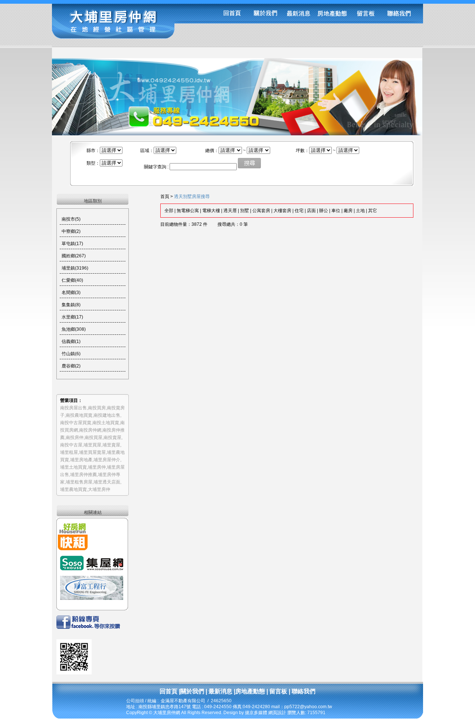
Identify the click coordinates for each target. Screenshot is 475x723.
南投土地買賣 (105, 422)
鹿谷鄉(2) (71, 366)
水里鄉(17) (72, 317)
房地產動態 (250, 691)
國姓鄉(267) (74, 255)
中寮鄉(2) (71, 231)
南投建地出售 (107, 415)
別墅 (244, 210)
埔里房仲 (97, 467)
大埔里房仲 (99, 489)
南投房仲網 (90, 430)
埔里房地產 (81, 459)
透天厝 (230, 210)
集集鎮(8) (71, 304)
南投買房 (97, 407)
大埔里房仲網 (167, 712)
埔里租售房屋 (79, 482)
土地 (360, 210)
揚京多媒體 (256, 712)
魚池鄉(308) (74, 329)
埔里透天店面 (107, 482)
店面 (311, 210)
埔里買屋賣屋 (92, 452)
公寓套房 (261, 210)
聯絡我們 (302, 691)
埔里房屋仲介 (107, 459)
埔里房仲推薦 (83, 474)
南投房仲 (74, 437)
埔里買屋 (92, 445)
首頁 (164, 196)
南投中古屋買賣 (75, 422)
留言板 (277, 691)
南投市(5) (71, 219)
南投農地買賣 (79, 415)
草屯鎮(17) (72, 243)
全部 (168, 210)
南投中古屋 (71, 445)
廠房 (348, 210)
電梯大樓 (211, 210)
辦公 (323, 210)
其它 (372, 210)
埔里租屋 (69, 452)
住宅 (299, 210)
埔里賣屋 (111, 445)
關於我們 (192, 691)
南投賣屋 (112, 437)
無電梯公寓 (188, 210)
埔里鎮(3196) (75, 268)
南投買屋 (93, 437)
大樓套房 (282, 210)
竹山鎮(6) (71, 353)
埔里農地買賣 (73, 489)
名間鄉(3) (71, 292)
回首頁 (168, 691)
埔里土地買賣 (73, 467)
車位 (335, 210)
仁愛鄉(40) (72, 280)
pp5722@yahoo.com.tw (308, 706)
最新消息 (220, 691)
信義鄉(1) (71, 341)
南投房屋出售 (73, 407)
